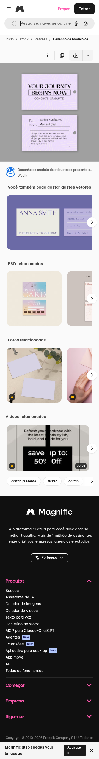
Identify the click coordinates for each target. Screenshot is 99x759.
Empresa (15, 701)
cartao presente (23, 481)
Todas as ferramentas (24, 670)
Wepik (22, 175)
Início (10, 39)
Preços (64, 8)
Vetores (41, 39)
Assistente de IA (20, 597)
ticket (52, 481)
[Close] (91, 750)
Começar (15, 685)
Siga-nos (15, 716)
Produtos (15, 581)
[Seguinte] (92, 222)
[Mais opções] (47, 55)
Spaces (12, 590)
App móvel (15, 657)
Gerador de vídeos (22, 610)
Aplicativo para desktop (31, 650)
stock (24, 39)
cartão (73, 481)
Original (35, 73)
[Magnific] (49, 513)
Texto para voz (18, 617)
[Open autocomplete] (12, 23)
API (9, 664)
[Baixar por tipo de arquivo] (88, 55)
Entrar (84, 8)
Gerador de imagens (23, 603)
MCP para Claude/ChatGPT (30, 630)
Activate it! (74, 750)
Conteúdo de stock (22, 624)
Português (49, 557)
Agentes (17, 637)
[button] (49, 557)
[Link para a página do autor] (10, 173)
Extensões (19, 644)
